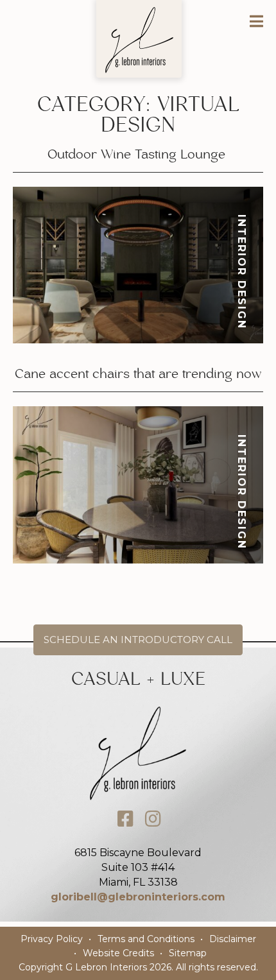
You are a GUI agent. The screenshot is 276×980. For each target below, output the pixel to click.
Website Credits (118, 953)
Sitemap (188, 953)
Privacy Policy (52, 939)
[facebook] (125, 819)
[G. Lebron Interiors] (139, 39)
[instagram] (153, 819)
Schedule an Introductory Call (138, 639)
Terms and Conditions (146, 939)
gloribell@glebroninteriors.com (138, 897)
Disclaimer (232, 939)
